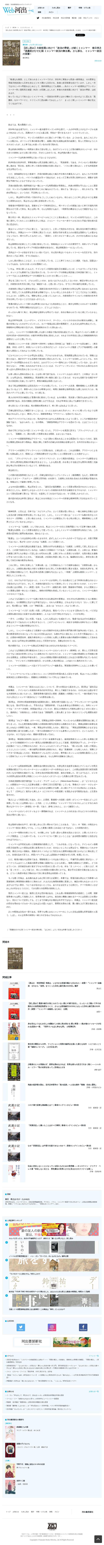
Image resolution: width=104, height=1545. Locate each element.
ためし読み (56, 8)
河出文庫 (56, 18)
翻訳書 (74, 18)
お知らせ (41, 8)
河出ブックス (87, 18)
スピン (51, 12)
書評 (69, 8)
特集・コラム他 (84, 8)
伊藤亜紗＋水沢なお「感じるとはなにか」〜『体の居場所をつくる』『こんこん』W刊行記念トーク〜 (41, 1381)
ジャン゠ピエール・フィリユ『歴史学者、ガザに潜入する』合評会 (29, 1371)
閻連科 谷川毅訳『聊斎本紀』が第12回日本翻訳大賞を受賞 (27, 1402)
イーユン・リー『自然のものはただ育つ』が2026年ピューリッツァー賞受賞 (32, 1399)
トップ (7, 27)
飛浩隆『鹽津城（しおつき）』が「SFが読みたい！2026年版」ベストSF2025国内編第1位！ (38, 1406)
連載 (39, 12)
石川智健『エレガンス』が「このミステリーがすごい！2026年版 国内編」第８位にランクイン (38, 1409)
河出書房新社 (46, 18)
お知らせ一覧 (94, 1391)
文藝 (79, 18)
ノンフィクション (25, 27)
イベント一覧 (94, 1356)
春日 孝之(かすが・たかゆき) (17, 1199)
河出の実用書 (65, 18)
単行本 (14, 27)
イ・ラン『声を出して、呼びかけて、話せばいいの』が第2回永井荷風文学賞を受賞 (35, 1395)
